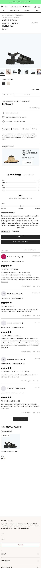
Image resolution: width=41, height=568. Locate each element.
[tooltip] (14, 213)
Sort (25, 250)
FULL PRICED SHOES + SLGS (15, 15)
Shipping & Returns (34, 108)
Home (4, 15)
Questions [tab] (15, 232)
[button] (20, 20)
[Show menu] (2, 6)
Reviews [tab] (5, 232)
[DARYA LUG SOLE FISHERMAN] (10, 441)
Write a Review (25, 242)
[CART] (39, 6)
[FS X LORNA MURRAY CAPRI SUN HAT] (11, 157)
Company (5, 560)
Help (3, 554)
